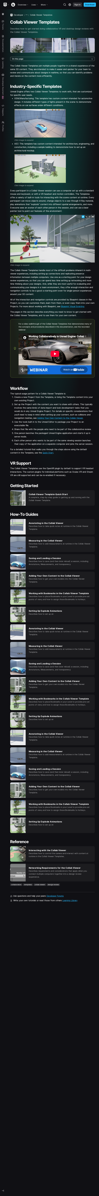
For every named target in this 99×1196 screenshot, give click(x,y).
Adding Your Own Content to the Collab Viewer (60, 418)
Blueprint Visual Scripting (72, 306)
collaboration (16, 885)
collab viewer (40, 885)
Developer (18, 15)
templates (28, 885)
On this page (17, 59)
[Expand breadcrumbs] (26, 15)
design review (53, 885)
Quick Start (48, 452)
